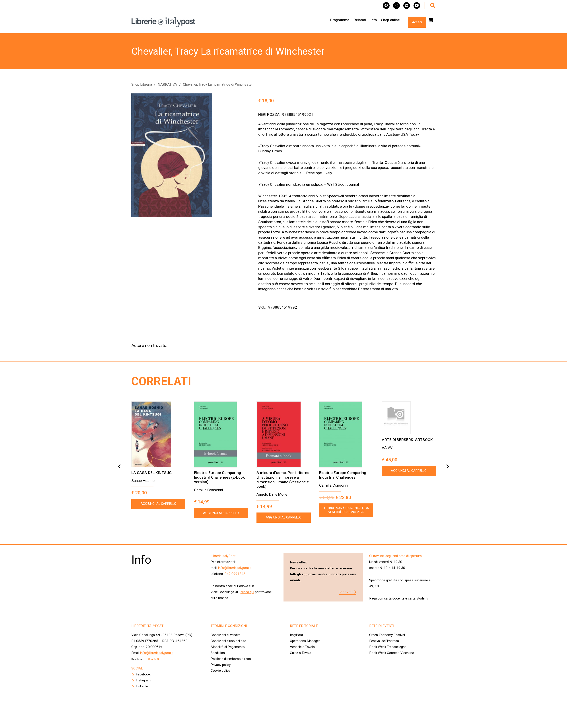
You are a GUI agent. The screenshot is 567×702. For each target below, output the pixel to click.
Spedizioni (218, 653)
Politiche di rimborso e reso (231, 659)
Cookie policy (220, 671)
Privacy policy (221, 665)
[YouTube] (417, 5)
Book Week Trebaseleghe (387, 647)
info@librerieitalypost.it (234, 568)
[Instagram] (396, 5)
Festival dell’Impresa (384, 641)
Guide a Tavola (300, 653)
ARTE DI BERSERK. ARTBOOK (407, 439)
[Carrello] (431, 20)
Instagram (143, 680)
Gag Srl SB (154, 659)
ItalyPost (296, 635)
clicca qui (247, 592)
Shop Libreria (141, 84)
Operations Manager (305, 641)
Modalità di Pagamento (228, 647)
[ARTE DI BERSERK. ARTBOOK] (409, 418)
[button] (432, 5)
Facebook (143, 674)
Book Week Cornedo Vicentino (391, 653)
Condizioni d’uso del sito (228, 641)
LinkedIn (142, 686)
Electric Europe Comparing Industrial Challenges (342, 475)
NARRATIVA (167, 84)
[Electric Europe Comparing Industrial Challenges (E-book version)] (221, 434)
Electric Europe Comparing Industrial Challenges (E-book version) (219, 477)
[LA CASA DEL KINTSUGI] (158, 434)
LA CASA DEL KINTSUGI (152, 472)
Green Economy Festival (387, 635)
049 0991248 (235, 574)
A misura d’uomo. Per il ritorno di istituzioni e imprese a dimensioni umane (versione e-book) (283, 479)
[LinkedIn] (406, 5)
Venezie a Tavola (302, 647)
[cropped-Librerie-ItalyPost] (163, 22)
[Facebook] (386, 5)
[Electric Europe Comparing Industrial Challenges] (346, 434)
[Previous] (119, 466)
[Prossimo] (447, 466)
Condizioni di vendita (226, 635)
